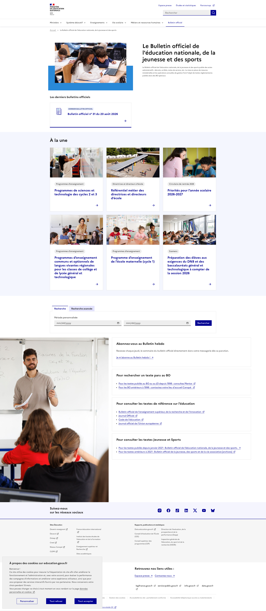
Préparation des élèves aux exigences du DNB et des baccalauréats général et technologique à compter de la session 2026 (188, 265)
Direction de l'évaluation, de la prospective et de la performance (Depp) (173, 532)
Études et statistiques (186, 5)
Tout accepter (85, 601)
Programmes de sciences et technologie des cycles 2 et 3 (75, 192)
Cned (52, 542)
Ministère (54, 22)
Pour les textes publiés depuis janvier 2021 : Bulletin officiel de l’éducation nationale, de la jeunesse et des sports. (178, 447)
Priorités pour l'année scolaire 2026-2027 (189, 192)
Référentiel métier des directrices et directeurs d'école (128, 194)
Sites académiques (83, 553)
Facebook (168, 510)
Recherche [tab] (60, 308)
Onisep (52, 538)
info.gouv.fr (189, 585)
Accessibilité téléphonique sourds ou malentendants (191, 598)
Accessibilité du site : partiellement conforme (148, 598)
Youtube (204, 510)
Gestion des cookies (117, 598)
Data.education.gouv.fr (144, 529)
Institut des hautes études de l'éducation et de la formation (88, 538)
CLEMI (52, 551)
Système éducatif (74, 22)
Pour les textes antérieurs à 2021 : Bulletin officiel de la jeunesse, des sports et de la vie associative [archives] (175, 451)
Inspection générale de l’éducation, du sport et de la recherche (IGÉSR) (172, 542)
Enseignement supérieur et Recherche (87, 548)
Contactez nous (163, 575)
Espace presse (165, 5)
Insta (159, 510)
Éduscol (53, 534)
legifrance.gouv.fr (144, 585)
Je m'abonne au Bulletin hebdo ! (133, 357)
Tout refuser (56, 601)
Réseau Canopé (56, 547)
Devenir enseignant (57, 529)
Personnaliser (27, 601)
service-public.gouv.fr (168, 585)
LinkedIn (186, 510)
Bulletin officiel (175, 22)
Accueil (53, 30)
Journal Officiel (126, 415)
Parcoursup (205, 5)
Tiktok (177, 510)
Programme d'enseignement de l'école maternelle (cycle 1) (133, 259)
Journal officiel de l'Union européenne (139, 423)
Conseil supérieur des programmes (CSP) (143, 542)
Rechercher (213, 13)
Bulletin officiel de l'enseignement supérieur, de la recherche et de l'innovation (160, 411)
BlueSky (212, 510)
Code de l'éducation (129, 419)
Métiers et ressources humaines (145, 22)
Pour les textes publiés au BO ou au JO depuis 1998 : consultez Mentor (155, 383)
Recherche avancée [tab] (81, 308)
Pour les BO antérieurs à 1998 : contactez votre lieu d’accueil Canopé (155, 387)
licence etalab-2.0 (106, 607)
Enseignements (97, 22)
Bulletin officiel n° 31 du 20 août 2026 (93, 114)
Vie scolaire (117, 22)
